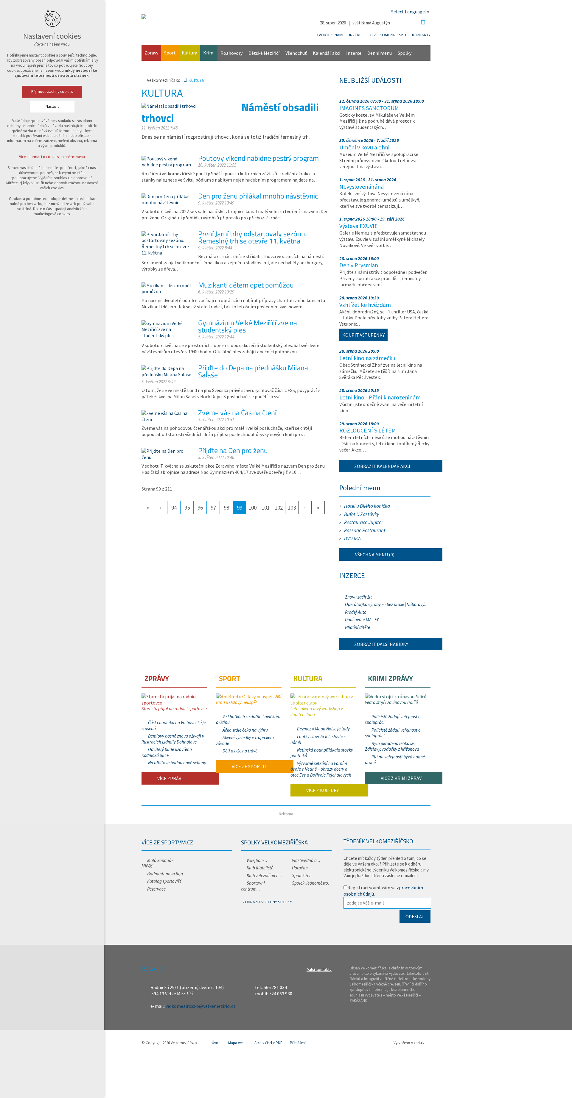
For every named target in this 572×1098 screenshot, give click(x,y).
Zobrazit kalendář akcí (382, 466)
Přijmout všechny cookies (52, 91)
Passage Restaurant (365, 530)
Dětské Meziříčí (263, 53)
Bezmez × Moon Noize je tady (323, 729)
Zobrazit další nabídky (381, 644)
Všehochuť (296, 53)
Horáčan (300, 868)
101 (266, 507)
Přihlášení (298, 1042)
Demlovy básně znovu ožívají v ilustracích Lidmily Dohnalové (173, 739)
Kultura (189, 53)
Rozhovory (231, 53)
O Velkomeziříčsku (388, 35)
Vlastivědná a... (306, 860)
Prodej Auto (355, 612)
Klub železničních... (264, 875)
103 (292, 507)
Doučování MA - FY (362, 619)
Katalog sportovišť (164, 881)
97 (213, 507)
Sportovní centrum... (253, 886)
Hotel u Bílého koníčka (367, 506)
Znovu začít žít (358, 597)
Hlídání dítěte (357, 627)
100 (252, 507)
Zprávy (151, 53)
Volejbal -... (257, 860)
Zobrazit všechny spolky (267, 902)
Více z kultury (322, 790)
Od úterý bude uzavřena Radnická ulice (167, 752)
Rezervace (156, 889)
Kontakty (421, 35)
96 (200, 507)
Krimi (208, 53)
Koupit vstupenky (363, 335)
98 (226, 507)
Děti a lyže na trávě (240, 751)
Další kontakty (319, 969)
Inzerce (356, 35)
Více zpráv (168, 778)
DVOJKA (352, 538)
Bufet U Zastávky (361, 514)
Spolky (404, 53)
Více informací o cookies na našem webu (52, 156)
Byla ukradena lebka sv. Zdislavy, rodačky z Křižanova (392, 746)
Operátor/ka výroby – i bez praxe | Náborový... (386, 604)
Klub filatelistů (260, 868)
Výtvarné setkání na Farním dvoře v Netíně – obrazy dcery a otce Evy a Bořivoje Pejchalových (320, 769)
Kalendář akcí (326, 53)
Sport (170, 53)
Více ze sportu (248, 766)
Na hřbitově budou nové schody (177, 763)
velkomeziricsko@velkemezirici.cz (201, 1006)
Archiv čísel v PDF (268, 1042)
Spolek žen (302, 875)
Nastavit (52, 106)
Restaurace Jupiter (363, 522)
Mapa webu (237, 1042)
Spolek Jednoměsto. (310, 883)
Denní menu (379, 53)
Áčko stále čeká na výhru (245, 730)
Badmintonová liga (165, 874)
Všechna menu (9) (374, 554)
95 (187, 507)
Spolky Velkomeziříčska (274, 842)
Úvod (216, 1042)
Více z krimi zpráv (401, 778)
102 (279, 507)
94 (174, 507)
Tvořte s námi (330, 35)
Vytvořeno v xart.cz (409, 1042)
